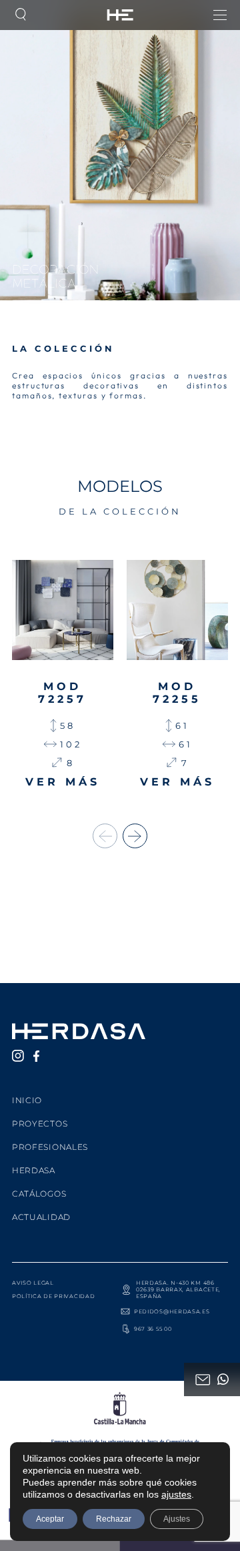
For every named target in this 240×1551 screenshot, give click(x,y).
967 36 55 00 (152, 1328)
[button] (135, 836)
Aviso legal (33, 1282)
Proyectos (39, 1124)
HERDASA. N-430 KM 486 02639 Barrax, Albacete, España (178, 1289)
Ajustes (176, 1519)
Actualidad (41, 1217)
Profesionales (50, 1147)
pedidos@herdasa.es (172, 1311)
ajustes (176, 1494)
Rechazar (113, 1519)
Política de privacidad (53, 1296)
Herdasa (33, 1170)
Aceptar (50, 1519)
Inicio (27, 1100)
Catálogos (39, 1194)
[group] (62, 674)
